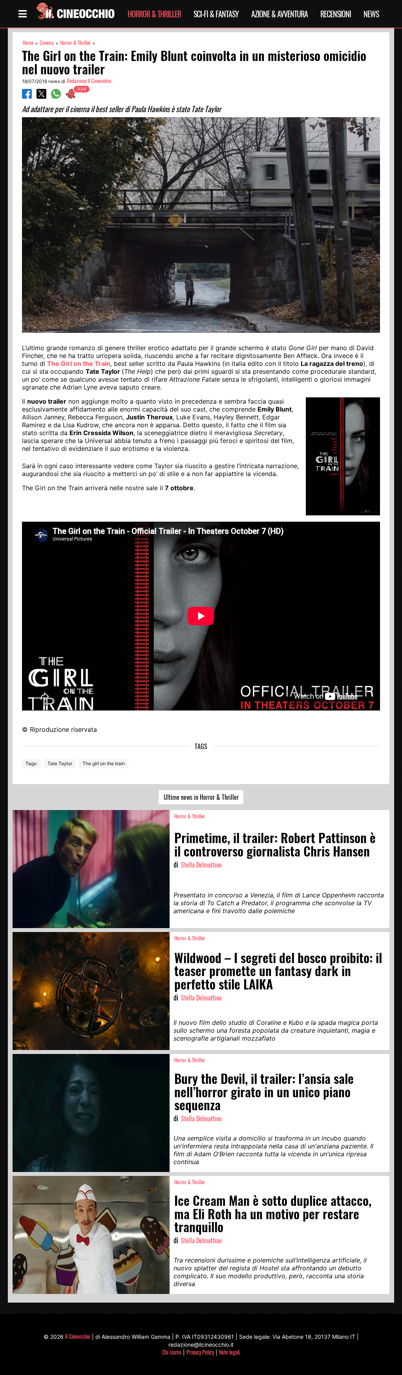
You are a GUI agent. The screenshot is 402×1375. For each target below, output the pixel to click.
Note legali (229, 1352)
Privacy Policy (200, 1352)
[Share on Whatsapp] (56, 96)
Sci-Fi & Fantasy (216, 14)
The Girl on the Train (78, 363)
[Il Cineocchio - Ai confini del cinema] (75, 14)
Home (28, 42)
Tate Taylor (60, 763)
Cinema (47, 42)
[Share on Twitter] (41, 96)
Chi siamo (171, 1352)
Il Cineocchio (77, 1336)
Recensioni (335, 14)
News (371, 14)
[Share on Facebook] (27, 96)
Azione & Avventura (279, 14)
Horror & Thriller (154, 14)
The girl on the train (103, 763)
